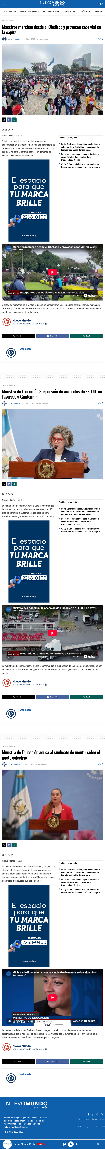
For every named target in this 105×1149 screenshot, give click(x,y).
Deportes (70, 11)
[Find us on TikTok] (93, 1114)
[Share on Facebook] (9, 119)
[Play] (70, 1144)
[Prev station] (77, 1144)
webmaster (15, 39)
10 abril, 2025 (30, 39)
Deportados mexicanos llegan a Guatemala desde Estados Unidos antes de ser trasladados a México (80, 157)
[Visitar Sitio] (52, 4)
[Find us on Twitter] (102, 1114)
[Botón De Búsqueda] (101, 4)
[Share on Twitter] (4, 119)
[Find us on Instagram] (97, 1114)
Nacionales (10, 11)
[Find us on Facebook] (88, 1114)
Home (4, 20)
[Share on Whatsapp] (14, 119)
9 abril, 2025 (29, 764)
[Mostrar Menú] (3, 4)
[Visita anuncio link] (52, 200)
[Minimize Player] (98, 1144)
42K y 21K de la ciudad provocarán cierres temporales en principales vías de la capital (80, 165)
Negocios (99, 11)
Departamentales (29, 11)
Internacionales (52, 11)
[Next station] (65, 1144)
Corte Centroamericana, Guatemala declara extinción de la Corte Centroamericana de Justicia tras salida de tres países (80, 147)
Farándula (84, 11)
